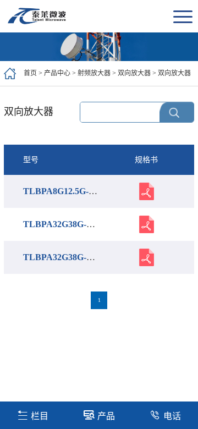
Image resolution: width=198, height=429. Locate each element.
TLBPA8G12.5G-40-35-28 (71, 191)
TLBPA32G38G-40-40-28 (70, 224)
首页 (30, 73)
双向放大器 (134, 73)
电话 (172, 416)
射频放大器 (94, 73)
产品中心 (57, 73)
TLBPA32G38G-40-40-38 (70, 257)
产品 (106, 416)
